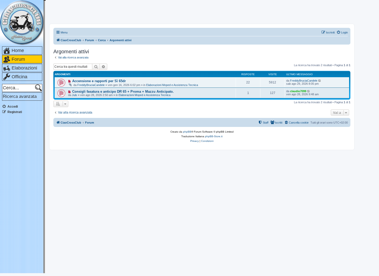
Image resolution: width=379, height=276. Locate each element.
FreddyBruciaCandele (91, 85)
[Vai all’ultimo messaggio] (320, 80)
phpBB (187, 131)
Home (18, 50)
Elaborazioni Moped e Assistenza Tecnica (172, 85)
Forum (18, 59)
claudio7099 (298, 91)
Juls (74, 95)
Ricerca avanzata (20, 96)
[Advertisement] (22, 195)
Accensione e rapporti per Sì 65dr (99, 81)
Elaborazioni (24, 68)
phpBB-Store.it (214, 136)
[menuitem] (342, 32)
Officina (19, 76)
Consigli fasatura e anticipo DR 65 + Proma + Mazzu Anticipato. (123, 91)
